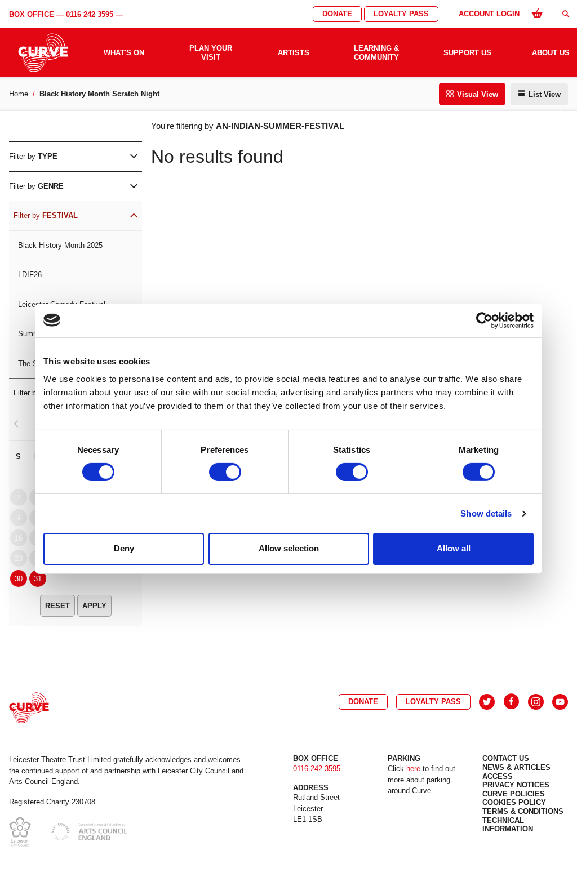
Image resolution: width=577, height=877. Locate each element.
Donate (337, 14)
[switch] (225, 472)
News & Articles (516, 767)
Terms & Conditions (522, 811)
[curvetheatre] (560, 702)
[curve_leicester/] (536, 702)
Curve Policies (513, 794)
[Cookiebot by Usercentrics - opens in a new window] (484, 319)
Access (497, 776)
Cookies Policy (514, 802)
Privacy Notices (515, 785)
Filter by (33, 156)
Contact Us (505, 758)
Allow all (454, 548)
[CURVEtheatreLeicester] (511, 702)
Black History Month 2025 (60, 245)
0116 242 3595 (89, 14)
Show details (486, 513)
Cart (537, 13)
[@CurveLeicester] (487, 702)
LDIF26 (30, 274)
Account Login (489, 14)
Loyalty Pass (401, 14)
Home (18, 94)
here (413, 768)
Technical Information (507, 825)
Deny (124, 548)
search (566, 13)
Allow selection (289, 548)
